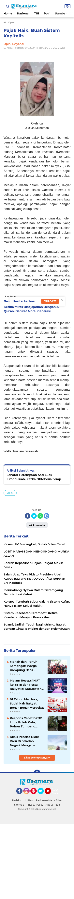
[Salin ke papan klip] (46, 516)
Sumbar (61, 13)
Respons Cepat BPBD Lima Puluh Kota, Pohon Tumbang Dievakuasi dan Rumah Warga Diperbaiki (26, 722)
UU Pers (29, 800)
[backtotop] (37, 773)
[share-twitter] (34, 516)
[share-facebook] (27, 516)
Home (8, 13)
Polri (47, 13)
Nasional (23, 13)
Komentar (39, 525)
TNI (36, 13)
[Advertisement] (37, 861)
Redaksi (16, 800)
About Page (56, 791)
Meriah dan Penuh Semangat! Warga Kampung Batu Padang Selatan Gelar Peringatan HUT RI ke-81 (26, 666)
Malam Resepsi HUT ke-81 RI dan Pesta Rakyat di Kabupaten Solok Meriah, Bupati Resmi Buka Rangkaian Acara (25, 685)
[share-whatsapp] (40, 516)
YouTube (50, 796)
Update (51, 301)
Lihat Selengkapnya (36, 757)
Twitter (42, 796)
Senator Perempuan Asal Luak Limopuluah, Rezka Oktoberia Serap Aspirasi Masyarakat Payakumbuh (34, 477)
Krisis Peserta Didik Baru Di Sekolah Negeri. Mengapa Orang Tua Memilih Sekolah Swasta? (24, 741)
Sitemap (19, 804)
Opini (10, 492)
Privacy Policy (34, 804)
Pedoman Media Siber (49, 800)
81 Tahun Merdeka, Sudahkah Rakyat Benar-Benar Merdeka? (27, 703)
